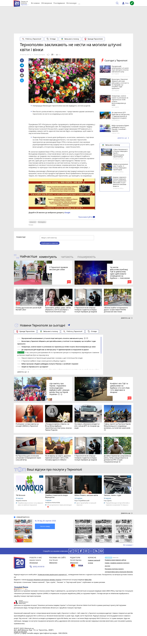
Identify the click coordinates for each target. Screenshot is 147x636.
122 (58, 55)
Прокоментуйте (86, 217)
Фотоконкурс (71, 3)
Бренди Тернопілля (95, 39)
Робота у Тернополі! (33, 39)
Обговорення (46, 3)
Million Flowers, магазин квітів (86, 495)
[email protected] (20, 632)
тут (15, 577)
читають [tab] (67, 257)
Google (67, 212)
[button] (69, 325)
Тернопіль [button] (24, 5)
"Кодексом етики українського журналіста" (52, 574)
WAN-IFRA (88, 580)
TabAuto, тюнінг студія (112, 495)
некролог (33, 222)
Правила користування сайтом (115, 560)
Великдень (42, 222)
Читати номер (45, 526)
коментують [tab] (48, 257)
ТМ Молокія (20, 495)
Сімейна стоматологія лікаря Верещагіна (56, 496)
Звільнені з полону (71, 39)
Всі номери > (128, 545)
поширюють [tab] (86, 257)
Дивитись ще (124, 138)
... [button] (79, 3)
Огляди (53, 39)
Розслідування (59, 3)
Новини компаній (94, 560)
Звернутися (53, 563)
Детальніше (34, 563)
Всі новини (35, 3)
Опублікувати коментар (49, 243)
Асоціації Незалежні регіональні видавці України (44, 580)
